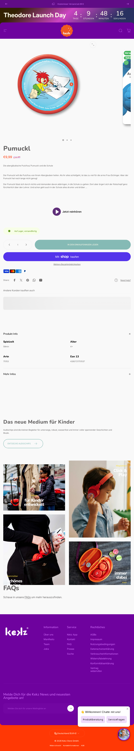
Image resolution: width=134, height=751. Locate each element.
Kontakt (71, 639)
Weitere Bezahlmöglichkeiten (67, 264)
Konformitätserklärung (102, 663)
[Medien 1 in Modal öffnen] (93, 44)
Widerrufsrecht (55, 745)
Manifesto (49, 639)
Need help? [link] (125, 280)
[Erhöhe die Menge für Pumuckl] (27, 244)
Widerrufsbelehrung (101, 658)
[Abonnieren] (70, 708)
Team (47, 644)
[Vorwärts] (127, 4)
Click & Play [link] (120, 473)
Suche (70, 653)
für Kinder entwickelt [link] (34, 502)
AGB (82, 745)
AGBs (93, 634)
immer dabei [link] (121, 575)
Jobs (46, 648)
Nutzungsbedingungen (102, 644)
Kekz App (72, 634)
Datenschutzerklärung (102, 648)
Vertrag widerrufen (96, 669)
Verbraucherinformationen (104, 653)
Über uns (48, 634)
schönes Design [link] (14, 583)
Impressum (96, 639)
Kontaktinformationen (71, 745)
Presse (70, 648)
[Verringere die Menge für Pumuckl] (8, 244)
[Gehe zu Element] (63, 140)
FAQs (28, 597)
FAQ (69, 644)
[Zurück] (6, 4)
